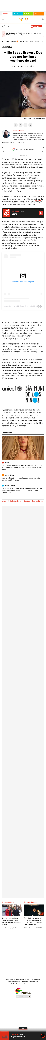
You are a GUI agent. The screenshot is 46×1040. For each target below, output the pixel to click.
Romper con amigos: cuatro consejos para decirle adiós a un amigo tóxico (11, 921)
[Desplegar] (23, 1028)
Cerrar (42, 33)
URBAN (37, 14)
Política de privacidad (33, 979)
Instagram (9, 936)
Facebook (16, 125)
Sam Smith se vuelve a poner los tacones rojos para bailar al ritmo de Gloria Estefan (33, 921)
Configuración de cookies (30, 981)
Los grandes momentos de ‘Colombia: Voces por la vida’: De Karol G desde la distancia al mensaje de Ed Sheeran (22, 467)
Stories (36, 936)
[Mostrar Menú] (3, 19)
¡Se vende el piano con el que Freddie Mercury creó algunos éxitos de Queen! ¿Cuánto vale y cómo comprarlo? (22, 490)
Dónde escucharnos (30, 984)
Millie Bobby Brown (15, 501)
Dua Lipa (27, 501)
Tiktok (14, 936)
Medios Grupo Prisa (23, 996)
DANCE (26, 14)
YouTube (18, 936)
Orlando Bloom (37, 501)
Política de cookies (14, 981)
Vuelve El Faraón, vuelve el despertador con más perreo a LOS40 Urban (21, 479)
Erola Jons (24, 41)
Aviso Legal (9, 979)
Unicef (4, 501)
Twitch (32, 936)
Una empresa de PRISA (23, 991)
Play (43, 1035)
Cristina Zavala (18, 131)
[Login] (43, 19)
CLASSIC (16, 14)
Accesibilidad (20, 979)
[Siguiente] (43, 41)
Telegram (30, 125)
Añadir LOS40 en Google (25, 149)
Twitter (21, 125)
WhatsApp (25, 125)
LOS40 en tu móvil (15, 984)
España (4, 27)
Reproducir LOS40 (41, 213)
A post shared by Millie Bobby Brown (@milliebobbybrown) (24, 306)
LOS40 (5, 14)
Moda (10, 47)
